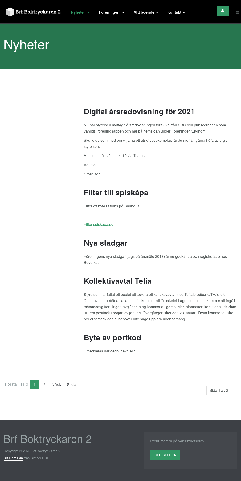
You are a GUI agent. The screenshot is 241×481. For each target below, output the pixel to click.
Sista (71, 384)
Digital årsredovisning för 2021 (139, 111)
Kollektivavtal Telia (118, 280)
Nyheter (78, 12)
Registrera (165, 455)
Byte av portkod (112, 337)
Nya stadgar (105, 242)
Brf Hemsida (13, 457)
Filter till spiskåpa (116, 192)
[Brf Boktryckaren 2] (32, 12)
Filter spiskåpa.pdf (99, 224)
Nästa (57, 384)
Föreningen (109, 12)
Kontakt (174, 12)
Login (223, 11)
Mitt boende (143, 12)
